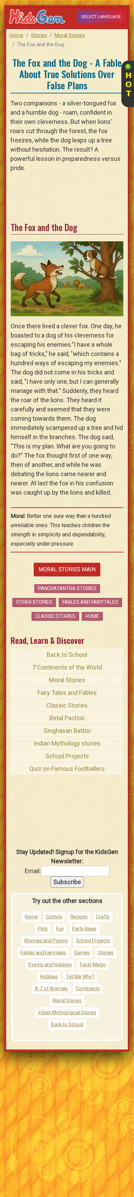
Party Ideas (84, 928)
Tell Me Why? (80, 976)
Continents (88, 988)
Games (82, 952)
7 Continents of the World (67, 667)
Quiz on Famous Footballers (67, 768)
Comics (54, 916)
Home (16, 35)
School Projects (67, 756)
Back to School (67, 654)
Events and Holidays (50, 964)
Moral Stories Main (67, 569)
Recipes (79, 916)
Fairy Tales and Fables (67, 692)
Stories (39, 35)
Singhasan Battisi (67, 730)
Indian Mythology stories (67, 743)
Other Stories (34, 602)
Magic (99, 964)
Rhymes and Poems (46, 940)
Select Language (101, 16)
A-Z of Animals (51, 988)
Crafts (103, 916)
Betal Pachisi (67, 718)
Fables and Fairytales (90, 602)
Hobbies (49, 976)
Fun (60, 928)
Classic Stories (55, 616)
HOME (92, 616)
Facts (86, 964)
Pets (43, 928)
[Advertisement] (67, 1127)
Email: (33, 871)
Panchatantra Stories (67, 588)
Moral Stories (70, 35)
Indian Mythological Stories (67, 1012)
